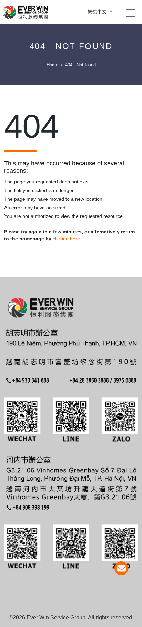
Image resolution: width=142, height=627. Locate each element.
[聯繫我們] (121, 568)
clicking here (66, 238)
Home (52, 64)
